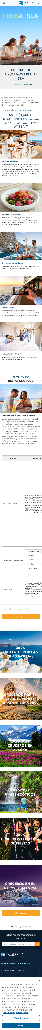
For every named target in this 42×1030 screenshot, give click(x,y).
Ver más (21, 617)
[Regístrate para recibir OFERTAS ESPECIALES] (37, 944)
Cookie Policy (9, 1012)
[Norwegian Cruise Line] (21, 3)
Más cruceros (21, 913)
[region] (21, 1003)
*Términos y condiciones (21, 927)
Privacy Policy (22, 1012)
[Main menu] (4, 3)
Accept (21, 1025)
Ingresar (29, 3)
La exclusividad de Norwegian (15, 963)
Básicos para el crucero (13, 970)
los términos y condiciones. (21, 110)
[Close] (39, 980)
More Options (21, 1018)
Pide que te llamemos (24, 84)
